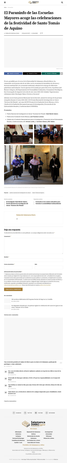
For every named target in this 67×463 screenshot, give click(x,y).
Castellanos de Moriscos (18, 440)
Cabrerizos (18, 434)
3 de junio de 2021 (26, 33)
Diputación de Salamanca (33, 432)
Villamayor (49, 436)
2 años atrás (15, 301)
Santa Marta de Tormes (33, 442)
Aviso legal (23, 459)
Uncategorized (49, 432)
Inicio (5, 7)
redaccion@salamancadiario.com (12, 285)
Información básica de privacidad (13, 271)
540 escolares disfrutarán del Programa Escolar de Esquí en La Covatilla (31, 299)
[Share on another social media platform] (61, 73)
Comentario (7, 236)
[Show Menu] (5, 2)
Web (36, 264)
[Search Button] (62, 2)
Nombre (6, 257)
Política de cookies (41, 459)
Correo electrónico (9, 264)
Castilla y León (18, 442)
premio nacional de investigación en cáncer (20, 192)
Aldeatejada (18, 432)
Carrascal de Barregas (18, 438)
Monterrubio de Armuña (33, 436)
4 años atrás (15, 309)
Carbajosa (18, 436)
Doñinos (33, 434)
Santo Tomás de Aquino (38, 192)
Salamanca (33, 438)
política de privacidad (45, 285)
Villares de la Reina (49, 438)
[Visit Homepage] (33, 2)
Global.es (56, 459)
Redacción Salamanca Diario (12, 33)
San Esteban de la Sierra (33, 440)
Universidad (10, 7)
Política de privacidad (31, 459)
